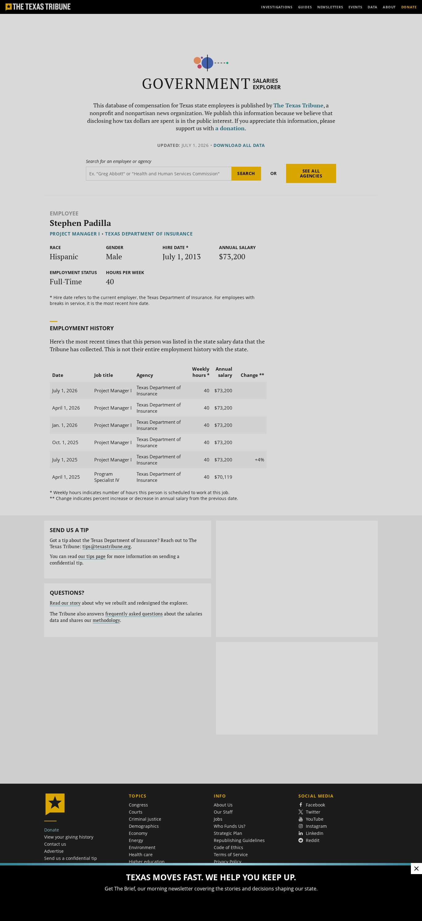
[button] (211, 460)
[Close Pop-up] (416, 868)
